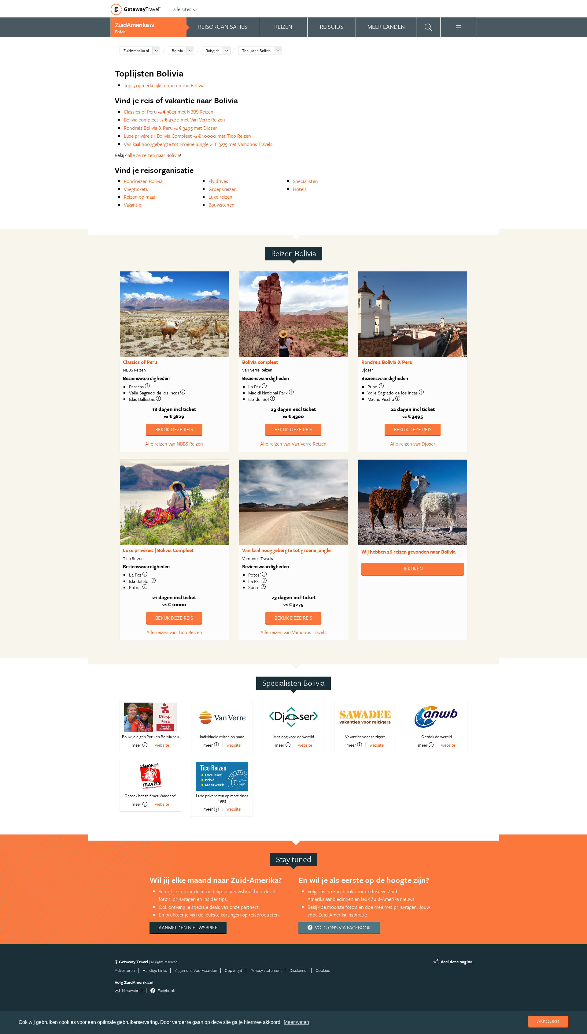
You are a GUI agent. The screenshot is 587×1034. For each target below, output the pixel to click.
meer (136, 744)
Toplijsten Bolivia (256, 50)
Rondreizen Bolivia (143, 181)
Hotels (300, 189)
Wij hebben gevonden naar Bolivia (408, 551)
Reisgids (212, 50)
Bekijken (412, 568)
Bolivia (177, 50)
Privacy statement (266, 970)
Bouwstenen (221, 204)
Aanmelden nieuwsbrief (188, 927)
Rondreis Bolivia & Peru (386, 362)
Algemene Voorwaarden (196, 970)
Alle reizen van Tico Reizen (174, 632)
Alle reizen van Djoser (412, 444)
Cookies (323, 970)
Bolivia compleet (260, 362)
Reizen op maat (140, 196)
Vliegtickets (136, 189)
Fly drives (218, 181)
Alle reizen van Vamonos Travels (293, 632)
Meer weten (296, 1022)
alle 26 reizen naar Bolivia (154, 155)
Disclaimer (299, 970)
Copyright (233, 970)
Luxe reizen (220, 196)
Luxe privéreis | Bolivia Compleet (158, 550)
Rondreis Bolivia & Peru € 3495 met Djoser (170, 128)
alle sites (182, 9)
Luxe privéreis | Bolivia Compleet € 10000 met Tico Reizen (187, 136)
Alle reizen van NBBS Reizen (174, 444)
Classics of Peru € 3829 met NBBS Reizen (168, 111)
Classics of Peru (140, 362)
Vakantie (132, 204)
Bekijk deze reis (174, 429)
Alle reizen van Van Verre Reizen (293, 444)
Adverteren (125, 970)
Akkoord (548, 1021)
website (162, 745)
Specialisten (305, 181)
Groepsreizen (223, 189)
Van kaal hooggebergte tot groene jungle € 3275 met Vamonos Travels (198, 144)
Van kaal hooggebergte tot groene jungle (286, 550)
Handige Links (154, 970)
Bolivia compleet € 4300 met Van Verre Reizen (174, 119)
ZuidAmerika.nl (136, 50)
